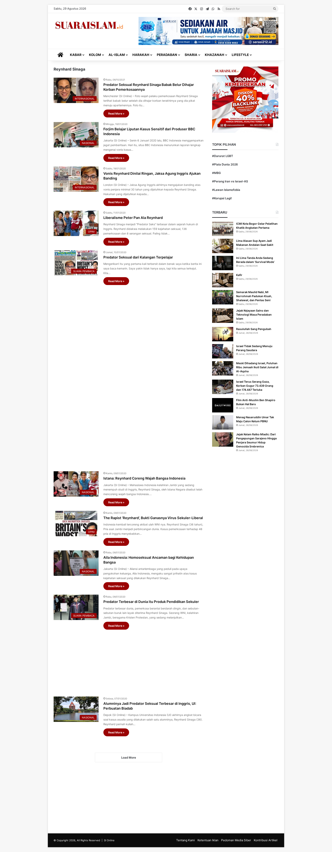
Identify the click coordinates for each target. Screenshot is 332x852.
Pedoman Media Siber (236, 840)
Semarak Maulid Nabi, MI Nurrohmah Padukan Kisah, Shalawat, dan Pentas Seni (254, 296)
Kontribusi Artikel (265, 840)
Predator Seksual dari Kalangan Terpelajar (138, 257)
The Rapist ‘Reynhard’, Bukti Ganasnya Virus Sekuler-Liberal (153, 518)
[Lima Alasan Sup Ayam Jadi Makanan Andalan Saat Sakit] (222, 246)
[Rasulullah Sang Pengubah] (222, 334)
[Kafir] (222, 280)
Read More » (116, 113)
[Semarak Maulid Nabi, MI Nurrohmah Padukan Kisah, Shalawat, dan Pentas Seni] (222, 297)
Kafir (239, 275)
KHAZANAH (214, 55)
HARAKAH (140, 55)
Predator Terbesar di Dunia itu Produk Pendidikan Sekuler (151, 602)
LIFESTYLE (240, 55)
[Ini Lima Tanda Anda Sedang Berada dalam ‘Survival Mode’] (222, 263)
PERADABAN (167, 55)
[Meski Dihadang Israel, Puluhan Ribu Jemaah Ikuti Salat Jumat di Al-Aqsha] (222, 368)
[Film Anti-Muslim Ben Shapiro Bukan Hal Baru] (222, 405)
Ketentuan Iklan (208, 840)
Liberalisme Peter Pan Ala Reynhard (133, 218)
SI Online (109, 840)
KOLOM (95, 55)
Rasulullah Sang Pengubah (253, 329)
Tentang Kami (185, 840)
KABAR (75, 55)
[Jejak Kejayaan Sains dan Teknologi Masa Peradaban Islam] (222, 315)
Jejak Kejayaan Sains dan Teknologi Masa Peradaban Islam (254, 314)
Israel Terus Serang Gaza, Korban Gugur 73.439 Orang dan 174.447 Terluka (254, 385)
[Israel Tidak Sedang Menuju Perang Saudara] (222, 351)
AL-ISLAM (117, 55)
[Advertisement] (128, 376)
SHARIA (191, 55)
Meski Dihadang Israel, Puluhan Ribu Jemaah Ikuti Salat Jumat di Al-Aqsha (257, 367)
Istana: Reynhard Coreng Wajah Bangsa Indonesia (144, 478)
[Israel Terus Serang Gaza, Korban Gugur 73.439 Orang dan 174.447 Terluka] (222, 387)
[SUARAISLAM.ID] (89, 25)
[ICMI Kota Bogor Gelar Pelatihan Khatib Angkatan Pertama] (222, 229)
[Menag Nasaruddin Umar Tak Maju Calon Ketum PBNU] (222, 422)
